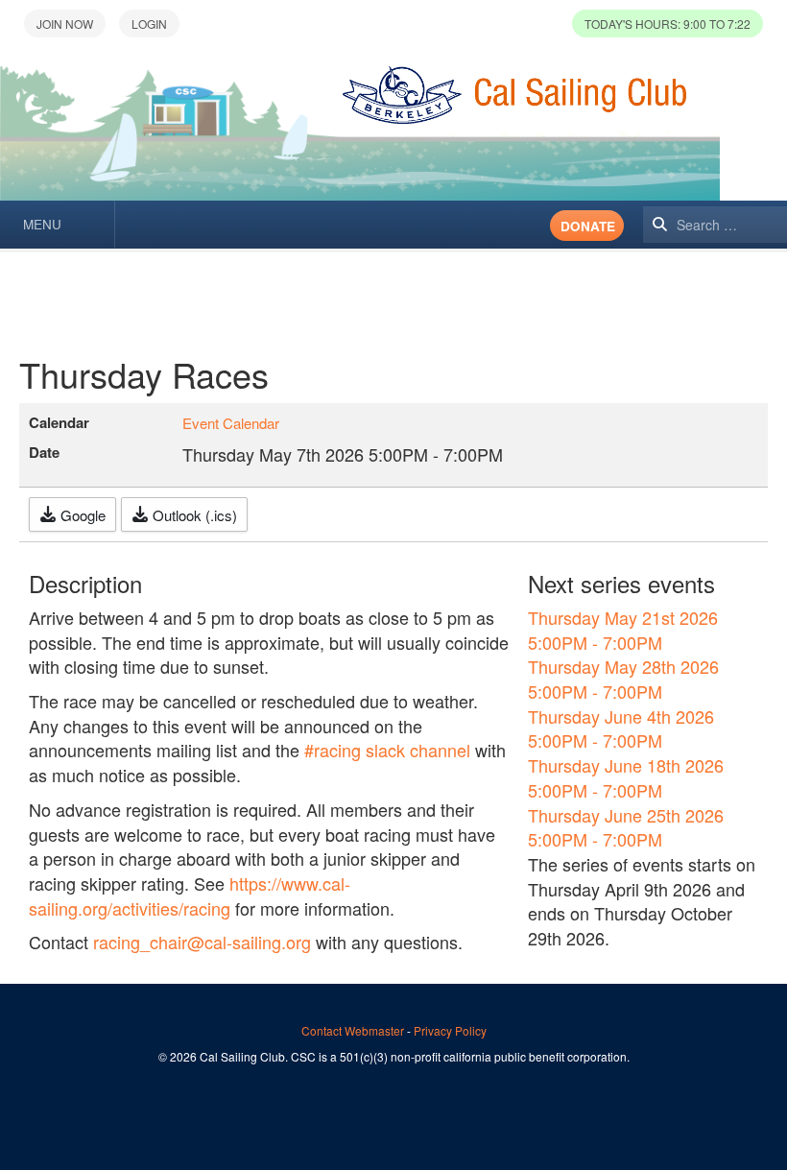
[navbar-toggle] (57, 225)
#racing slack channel (387, 749)
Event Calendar (230, 423)
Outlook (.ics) (193, 515)
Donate (587, 226)
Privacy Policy (450, 1030)
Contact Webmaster (352, 1030)
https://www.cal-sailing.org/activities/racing (189, 895)
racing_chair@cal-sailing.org (202, 941)
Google (81, 515)
